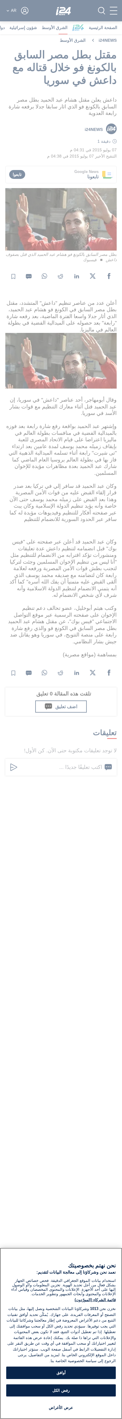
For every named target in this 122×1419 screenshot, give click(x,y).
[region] (61, 1333)
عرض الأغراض (61, 1407)
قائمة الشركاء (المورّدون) (95, 1300)
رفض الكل (60, 1390)
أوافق (61, 1372)
